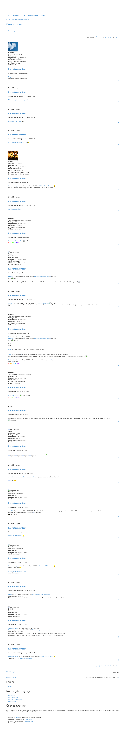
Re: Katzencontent (17, 69)
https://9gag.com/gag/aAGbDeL (17, 142)
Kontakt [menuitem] (10, 686)
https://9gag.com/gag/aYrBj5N (17, 571)
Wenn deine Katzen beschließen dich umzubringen (23, 477)
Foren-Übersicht (11, 677)
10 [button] (108, 37)
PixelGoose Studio (29, 721)
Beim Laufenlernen (13, 395)
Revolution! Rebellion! (14, 209)
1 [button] (101, 37)
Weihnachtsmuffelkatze (15, 121)
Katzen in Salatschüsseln (15, 535)
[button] (96, 37)
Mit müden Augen (13, 186)
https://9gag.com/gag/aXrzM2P (24, 658)
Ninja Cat (11, 77)
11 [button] (111, 37)
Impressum (11, 696)
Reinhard (10, 276)
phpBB (17, 717)
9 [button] (105, 37)
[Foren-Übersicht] (14, 6)
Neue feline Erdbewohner (15, 241)
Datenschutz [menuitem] (12, 701)
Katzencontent (14, 24)
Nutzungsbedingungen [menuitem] (15, 699)
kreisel (10, 594)
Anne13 (10, 511)
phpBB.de (29, 719)
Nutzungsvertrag (13, 697)
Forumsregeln (12, 31)
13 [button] (116, 37)
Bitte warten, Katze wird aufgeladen (18, 100)
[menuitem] (30, 15)
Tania (9, 337)
